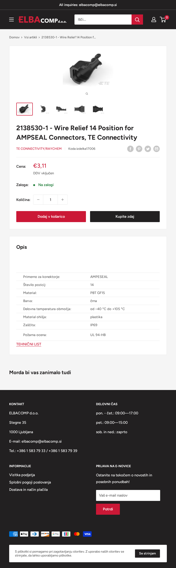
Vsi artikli (30, 37)
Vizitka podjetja (22, 475)
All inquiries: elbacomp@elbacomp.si (88, 5)
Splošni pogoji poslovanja (30, 482)
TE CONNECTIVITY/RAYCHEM (39, 149)
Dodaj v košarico (51, 216)
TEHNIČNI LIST (28, 344)
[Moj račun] (153, 19)
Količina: (23, 200)
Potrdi (108, 509)
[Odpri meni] (11, 19)
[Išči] (137, 19)
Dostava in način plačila (28, 489)
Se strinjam (147, 553)
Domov (14, 37)
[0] (163, 19)
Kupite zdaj (125, 216)
